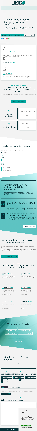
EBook (31, 7)
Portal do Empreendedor (8, 338)
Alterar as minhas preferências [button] (27, 427)
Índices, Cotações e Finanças (25, 333)
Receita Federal (30, 338)
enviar (3, 393)
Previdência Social (20, 338)
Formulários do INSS (11, 330)
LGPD (27, 7)
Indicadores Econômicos (11, 333)
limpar (8, 393)
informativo (21, 7)
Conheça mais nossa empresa (18, 101)
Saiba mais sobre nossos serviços (9, 256)
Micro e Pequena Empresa (24, 330)
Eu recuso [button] (28, 425)
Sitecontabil (16, 429)
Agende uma (29, 35)
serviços (14, 7)
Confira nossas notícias (29, 226)
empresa (8, 7)
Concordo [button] (23, 425)
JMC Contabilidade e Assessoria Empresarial (12, 35)
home (3, 7)
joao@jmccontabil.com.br (7, 160)
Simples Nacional (18, 341)
